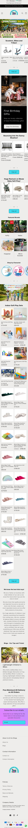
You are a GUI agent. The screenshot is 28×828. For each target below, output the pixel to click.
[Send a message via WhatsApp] (25, 825)
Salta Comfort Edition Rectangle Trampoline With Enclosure (6, 155)
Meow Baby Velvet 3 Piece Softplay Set (19, 487)
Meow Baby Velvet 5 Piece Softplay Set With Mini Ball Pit (7, 403)
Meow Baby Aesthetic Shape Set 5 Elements (6, 424)
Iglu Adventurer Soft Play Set (19, 466)
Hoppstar (7, 254)
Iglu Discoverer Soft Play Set (20, 362)
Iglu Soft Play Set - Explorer (6, 342)
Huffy (7, 235)
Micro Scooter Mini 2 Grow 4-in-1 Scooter (18, 58)
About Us (5, 742)
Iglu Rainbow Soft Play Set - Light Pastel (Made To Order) (7, 487)
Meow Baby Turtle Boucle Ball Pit (17, 196)
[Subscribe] (23, 722)
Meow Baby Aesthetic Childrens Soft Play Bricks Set (19, 424)
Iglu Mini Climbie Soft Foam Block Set (19, 322)
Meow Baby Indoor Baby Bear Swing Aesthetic (6, 197)
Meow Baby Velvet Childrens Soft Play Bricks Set (19, 552)
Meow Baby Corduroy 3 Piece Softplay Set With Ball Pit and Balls (20, 445)
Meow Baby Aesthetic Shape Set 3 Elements (6, 528)
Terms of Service (7, 786)
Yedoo (20, 235)
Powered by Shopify (19, 827)
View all (14, 71)
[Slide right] (17, 67)
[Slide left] (10, 67)
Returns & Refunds (8, 793)
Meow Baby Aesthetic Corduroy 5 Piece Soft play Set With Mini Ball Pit (19, 530)
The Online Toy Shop (12, 827)
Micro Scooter (20, 254)
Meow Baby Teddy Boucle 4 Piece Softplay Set (20, 403)
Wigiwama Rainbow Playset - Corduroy (19, 342)
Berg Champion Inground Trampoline (18, 154)
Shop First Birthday (12, 126)
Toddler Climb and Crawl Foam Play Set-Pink (7, 551)
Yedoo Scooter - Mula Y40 (6, 58)
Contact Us (6, 755)
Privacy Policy (7, 789)
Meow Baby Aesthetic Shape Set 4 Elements (19, 508)
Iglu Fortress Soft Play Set (7, 322)
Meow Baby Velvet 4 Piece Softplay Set (6, 572)
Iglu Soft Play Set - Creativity (6, 362)
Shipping (5, 796)
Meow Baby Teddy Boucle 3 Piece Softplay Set (7, 466)
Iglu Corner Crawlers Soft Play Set (6, 445)
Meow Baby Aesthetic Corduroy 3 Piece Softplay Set (6, 508)
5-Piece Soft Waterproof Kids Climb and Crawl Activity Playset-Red (20, 382)
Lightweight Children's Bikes (12, 666)
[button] (2, 13)
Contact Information (8, 759)
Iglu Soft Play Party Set (7, 381)
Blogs (4, 745)
